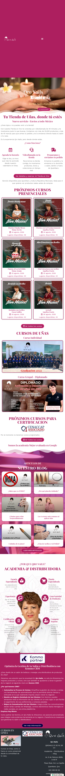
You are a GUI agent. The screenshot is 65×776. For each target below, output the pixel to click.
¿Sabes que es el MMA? (16, 491)
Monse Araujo (17, 271)
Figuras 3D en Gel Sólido (17, 269)
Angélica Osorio (48, 230)
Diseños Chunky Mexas (16, 228)
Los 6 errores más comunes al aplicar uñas (48, 517)
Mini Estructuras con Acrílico (48, 269)
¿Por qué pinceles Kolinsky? (48, 491)
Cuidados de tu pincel (16, 544)
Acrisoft (48, 310)
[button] (42, 38)
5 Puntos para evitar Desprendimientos (16, 517)
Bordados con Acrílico (17, 310)
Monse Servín (17, 230)
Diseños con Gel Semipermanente (48, 228)
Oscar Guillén (17, 312)
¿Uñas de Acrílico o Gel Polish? (48, 544)
